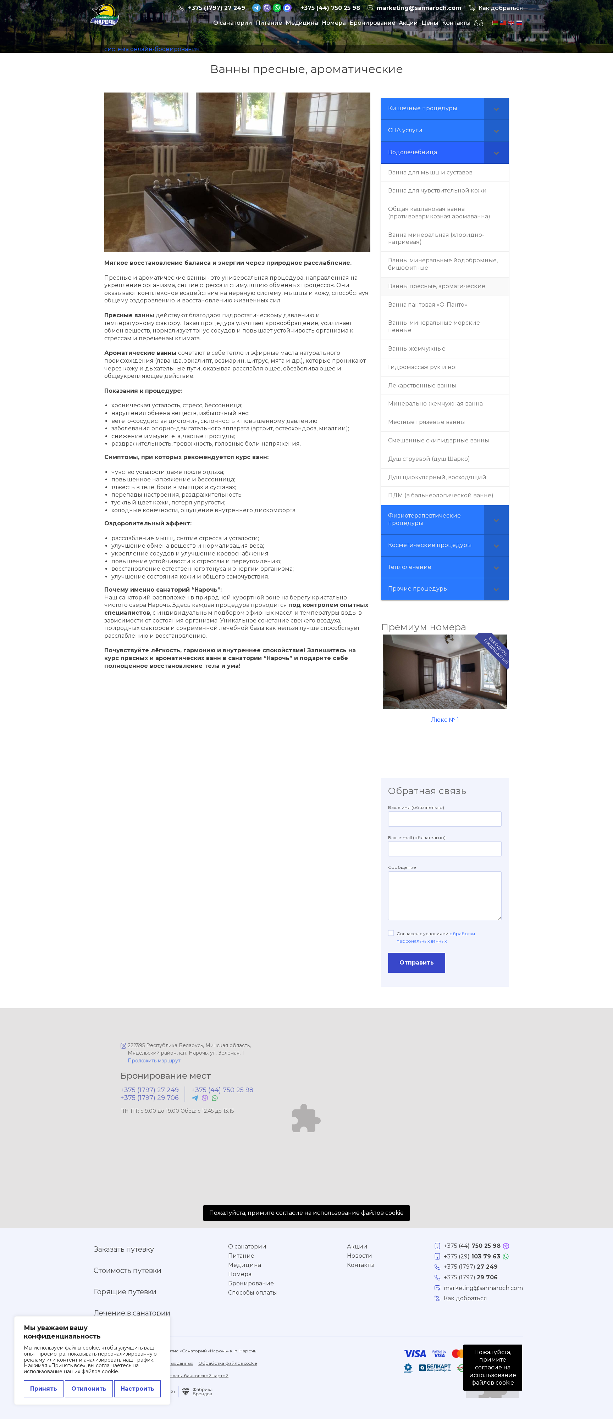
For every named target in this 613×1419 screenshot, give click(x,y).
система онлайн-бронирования (152, 49)
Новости (359, 1255)
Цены (429, 22)
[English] (511, 22)
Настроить (137, 1388)
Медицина (302, 22)
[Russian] (519, 22)
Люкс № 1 (445, 719)
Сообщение (402, 867)
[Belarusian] (494, 22)
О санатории (232, 22)
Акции (408, 22)
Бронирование (372, 22)
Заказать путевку (124, 1249)
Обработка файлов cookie (227, 1363)
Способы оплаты (252, 1292)
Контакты (456, 22)
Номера (334, 22)
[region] (92, 1360)
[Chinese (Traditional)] (502, 22)
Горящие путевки (125, 1291)
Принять (43, 1388)
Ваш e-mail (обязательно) (417, 837)
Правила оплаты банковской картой (187, 1375)
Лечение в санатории (132, 1313)
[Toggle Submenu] (496, 108)
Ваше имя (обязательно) (416, 807)
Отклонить (88, 1388)
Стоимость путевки (127, 1270)
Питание (269, 22)
